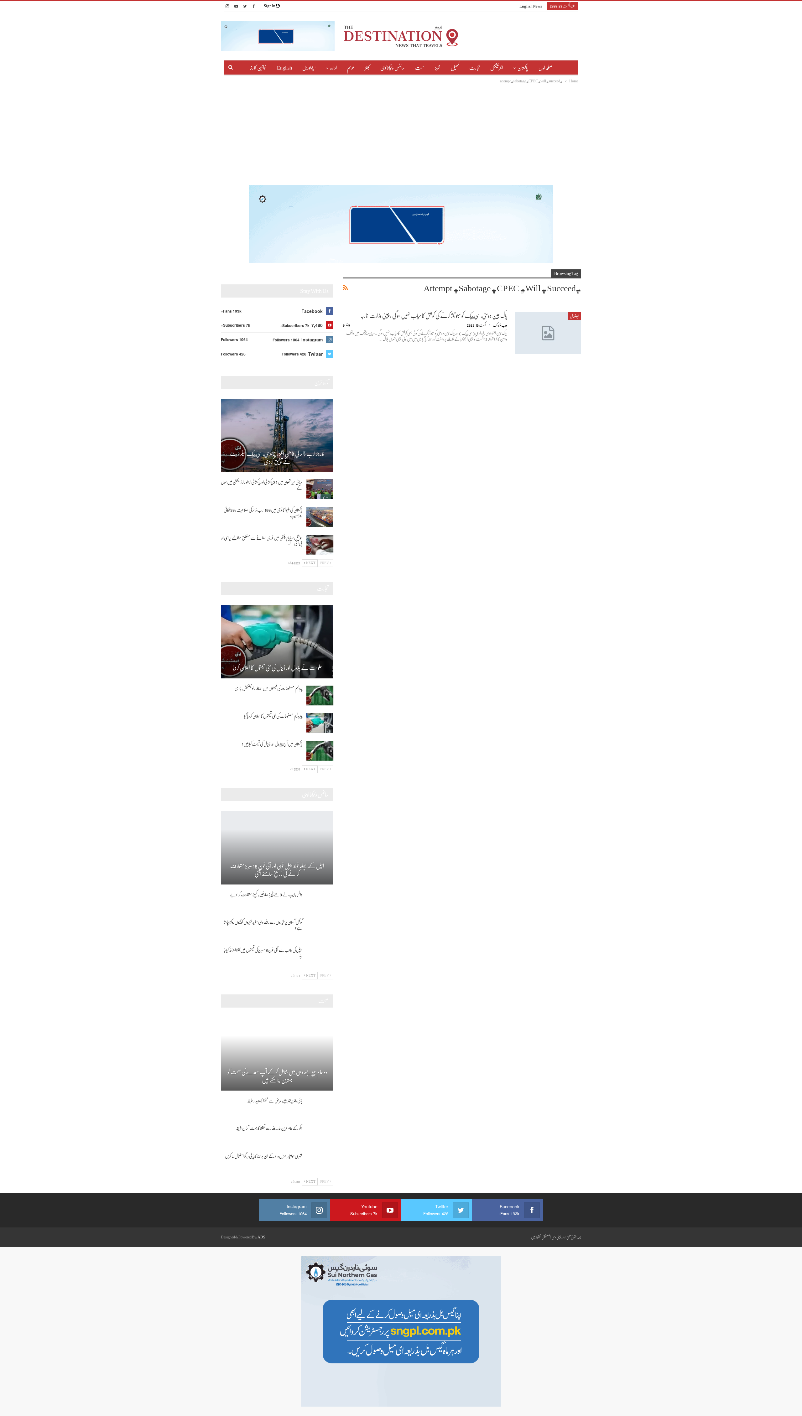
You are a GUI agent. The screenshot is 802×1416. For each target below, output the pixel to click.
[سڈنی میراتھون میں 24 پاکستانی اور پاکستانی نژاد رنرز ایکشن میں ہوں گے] (319, 489)
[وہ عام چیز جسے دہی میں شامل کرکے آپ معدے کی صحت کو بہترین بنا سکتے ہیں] (277, 1054)
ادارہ (333, 68)
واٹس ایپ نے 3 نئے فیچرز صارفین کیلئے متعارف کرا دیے (266, 894)
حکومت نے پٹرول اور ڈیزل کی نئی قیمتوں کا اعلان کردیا (277, 667)
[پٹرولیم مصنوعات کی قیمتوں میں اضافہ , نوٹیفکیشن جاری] (319, 696)
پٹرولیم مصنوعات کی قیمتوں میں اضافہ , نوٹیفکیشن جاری (268, 688)
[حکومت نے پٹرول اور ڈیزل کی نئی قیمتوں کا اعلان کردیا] (277, 642)
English (284, 68)
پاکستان (523, 68)
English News (530, 6)
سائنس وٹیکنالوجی (392, 68)
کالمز (367, 68)
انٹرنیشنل (496, 68)
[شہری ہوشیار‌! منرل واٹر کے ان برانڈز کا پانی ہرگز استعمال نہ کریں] (319, 1163)
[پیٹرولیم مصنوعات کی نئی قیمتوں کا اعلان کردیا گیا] (319, 723)
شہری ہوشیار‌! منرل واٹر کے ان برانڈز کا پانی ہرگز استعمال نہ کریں (263, 1156)
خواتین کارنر (258, 68)
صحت (419, 68)
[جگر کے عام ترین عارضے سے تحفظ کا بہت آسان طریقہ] (319, 1135)
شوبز (437, 68)
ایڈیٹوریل (308, 68)
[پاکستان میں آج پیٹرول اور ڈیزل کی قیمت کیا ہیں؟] (319, 751)
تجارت (474, 68)
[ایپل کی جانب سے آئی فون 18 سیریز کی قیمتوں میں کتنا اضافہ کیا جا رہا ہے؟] (319, 957)
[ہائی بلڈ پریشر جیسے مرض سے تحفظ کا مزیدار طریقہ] (319, 1108)
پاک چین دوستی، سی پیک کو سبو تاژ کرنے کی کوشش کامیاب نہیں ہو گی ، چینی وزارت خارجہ (433, 315)
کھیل (455, 68)
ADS (261, 1237)
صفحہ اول (546, 68)
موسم (350, 68)
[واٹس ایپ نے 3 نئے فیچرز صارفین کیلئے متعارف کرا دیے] (319, 902)
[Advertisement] (401, 131)
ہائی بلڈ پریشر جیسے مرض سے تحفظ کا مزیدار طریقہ (274, 1100)
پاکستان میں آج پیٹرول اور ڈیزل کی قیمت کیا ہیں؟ (272, 744)
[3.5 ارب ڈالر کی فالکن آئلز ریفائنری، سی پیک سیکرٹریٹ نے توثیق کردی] (277, 436)
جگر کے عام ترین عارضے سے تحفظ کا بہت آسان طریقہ (269, 1128)
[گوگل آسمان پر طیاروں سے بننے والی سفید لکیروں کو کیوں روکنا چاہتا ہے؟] (319, 929)
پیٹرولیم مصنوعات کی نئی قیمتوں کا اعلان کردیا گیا (273, 716)
